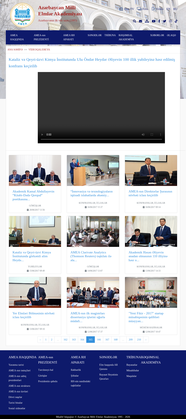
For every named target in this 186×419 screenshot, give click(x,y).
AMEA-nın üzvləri (18, 391)
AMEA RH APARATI (69, 37)
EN (168, 9)
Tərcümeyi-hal (45, 369)
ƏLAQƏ (171, 35)
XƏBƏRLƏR (157, 35)
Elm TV (129, 9)
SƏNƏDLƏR (95, 35)
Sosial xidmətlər (17, 408)
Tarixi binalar (16, 402)
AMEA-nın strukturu (19, 385)
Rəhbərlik (76, 369)
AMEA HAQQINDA (17, 37)
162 (65, 339)
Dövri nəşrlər (15, 397)
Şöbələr (75, 375)
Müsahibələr (132, 370)
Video (159, 9)
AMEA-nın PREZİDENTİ (41, 37)
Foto (145, 9)
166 (99, 339)
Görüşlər (42, 375)
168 (116, 339)
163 (74, 339)
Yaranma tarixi (16, 364)
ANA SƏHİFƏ (15, 49)
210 (139, 339)
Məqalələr (131, 376)
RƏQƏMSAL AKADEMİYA (126, 37)
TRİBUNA (110, 35)
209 (131, 339)
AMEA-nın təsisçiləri (20, 370)
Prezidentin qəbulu (47, 381)
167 (107, 339)
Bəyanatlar (131, 364)
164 (82, 339)
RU (175, 9)
